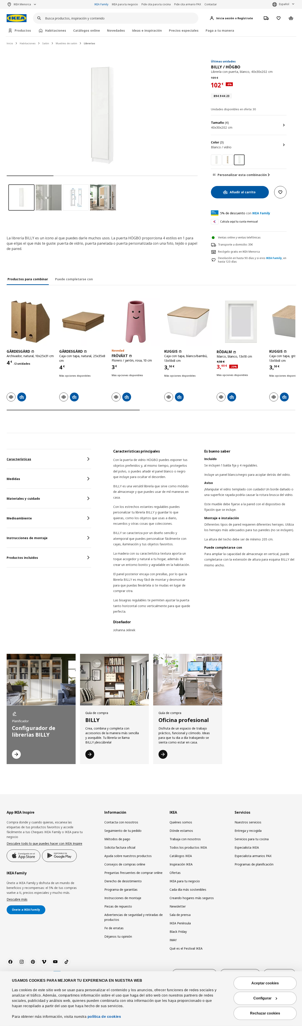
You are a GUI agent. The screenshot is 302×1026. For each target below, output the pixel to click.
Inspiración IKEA (181, 864)
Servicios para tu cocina (252, 839)
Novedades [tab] (116, 30)
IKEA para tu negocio (125, 4)
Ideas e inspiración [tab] (147, 30)
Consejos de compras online (124, 864)
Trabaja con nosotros (185, 839)
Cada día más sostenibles (188, 889)
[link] (216, 159)
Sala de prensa (180, 915)
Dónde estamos (181, 831)
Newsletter (178, 906)
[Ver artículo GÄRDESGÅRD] (31, 322)
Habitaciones (28, 43)
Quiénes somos (181, 822)
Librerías (89, 43)
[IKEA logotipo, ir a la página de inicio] (17, 18)
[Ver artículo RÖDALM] (241, 322)
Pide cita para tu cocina (156, 4)
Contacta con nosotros (121, 822)
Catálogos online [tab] (86, 30)
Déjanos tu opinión (118, 936)
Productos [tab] (23, 30)
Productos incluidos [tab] (22, 558)
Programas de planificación (254, 864)
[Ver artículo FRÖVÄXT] (136, 322)
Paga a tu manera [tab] (220, 30)
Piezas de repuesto (118, 906)
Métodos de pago (117, 839)
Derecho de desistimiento (123, 881)
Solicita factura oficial (119, 847)
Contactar (211, 4)
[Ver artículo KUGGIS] (188, 322)
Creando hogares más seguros (192, 898)
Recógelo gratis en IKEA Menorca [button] (239, 252)
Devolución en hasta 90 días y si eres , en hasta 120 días (252, 260)
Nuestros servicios (248, 822)
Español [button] (284, 4)
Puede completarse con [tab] (74, 279)
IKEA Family (101, 4)
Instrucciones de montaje (122, 898)
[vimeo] (44, 962)
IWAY (173, 940)
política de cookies (104, 1016)
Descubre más (17, 899)
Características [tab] (19, 459)
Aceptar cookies (265, 983)
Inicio (10, 43)
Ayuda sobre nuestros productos (128, 856)
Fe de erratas (114, 928)
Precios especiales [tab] (184, 30)
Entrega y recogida (248, 831)
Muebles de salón (66, 43)
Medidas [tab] (13, 479)
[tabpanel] (204, 543)
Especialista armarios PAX (253, 856)
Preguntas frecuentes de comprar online (133, 873)
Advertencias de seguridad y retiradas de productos (133, 917)
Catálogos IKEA (181, 856)
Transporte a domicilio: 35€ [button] (235, 244)
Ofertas (175, 873)
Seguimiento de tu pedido (122, 831)
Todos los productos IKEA (188, 847)
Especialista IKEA (247, 847)
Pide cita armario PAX (187, 4)
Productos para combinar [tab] (28, 279)
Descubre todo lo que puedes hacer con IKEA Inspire (44, 843)
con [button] (245, 213)
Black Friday (178, 931)
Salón (45, 43)
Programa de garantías (121, 889)
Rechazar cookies (265, 1013)
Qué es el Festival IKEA (186, 948)
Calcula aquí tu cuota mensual (239, 221)
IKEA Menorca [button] (22, 4)
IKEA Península (180, 923)
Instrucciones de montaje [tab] (27, 538)
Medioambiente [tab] (19, 518)
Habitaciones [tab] (55, 30)
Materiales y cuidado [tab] (23, 498)
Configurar (262, 998)
